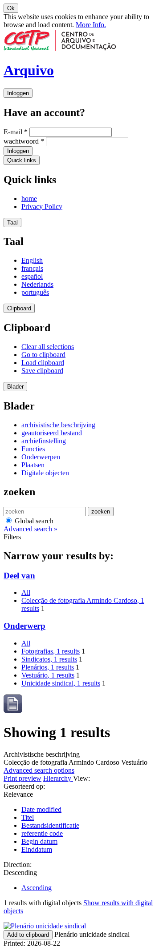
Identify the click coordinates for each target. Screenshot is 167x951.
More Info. (91, 24)
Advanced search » (30, 529)
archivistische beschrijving (58, 425)
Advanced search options (39, 770)
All (25, 592)
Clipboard (19, 308)
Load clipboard (42, 362)
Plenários (47, 667)
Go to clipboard (43, 354)
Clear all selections (47, 346)
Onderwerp (24, 625)
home (29, 198)
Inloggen (18, 93)
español (32, 276)
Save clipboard (42, 370)
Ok (11, 8)
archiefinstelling (43, 441)
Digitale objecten (45, 473)
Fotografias (50, 651)
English (32, 260)
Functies (33, 449)
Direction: (18, 864)
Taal (12, 222)
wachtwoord (24, 141)
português (35, 292)
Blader (15, 386)
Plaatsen (33, 465)
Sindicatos (49, 659)
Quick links (21, 160)
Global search (33, 521)
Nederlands (37, 284)
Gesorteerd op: (24, 786)
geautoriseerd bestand (51, 433)
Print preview (22, 778)
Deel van (19, 575)
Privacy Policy (41, 206)
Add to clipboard (28, 934)
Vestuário (47, 675)
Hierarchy (58, 778)
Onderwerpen (40, 457)
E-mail (16, 132)
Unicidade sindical (60, 683)
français (32, 268)
